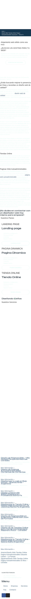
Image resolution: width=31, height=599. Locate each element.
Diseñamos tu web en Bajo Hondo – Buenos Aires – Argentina (14, 482)
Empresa (14, 586)
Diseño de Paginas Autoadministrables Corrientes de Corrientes (13, 470)
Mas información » (7, 468)
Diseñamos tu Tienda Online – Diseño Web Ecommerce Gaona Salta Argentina (15, 540)
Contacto (12, 590)
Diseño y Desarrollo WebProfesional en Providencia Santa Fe (11, 494)
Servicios (24, 586)
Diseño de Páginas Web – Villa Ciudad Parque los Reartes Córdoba (15, 459)
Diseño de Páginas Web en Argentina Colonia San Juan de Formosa (14, 517)
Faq (4, 590)
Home (5, 586)
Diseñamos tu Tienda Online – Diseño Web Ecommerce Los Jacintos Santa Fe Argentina (15, 505)
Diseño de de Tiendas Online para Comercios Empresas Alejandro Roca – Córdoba (14, 529)
